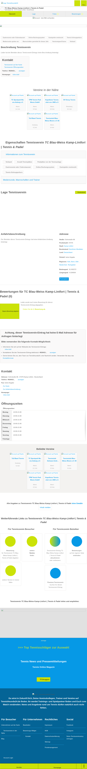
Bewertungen (76, 14)
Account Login (8, 758)
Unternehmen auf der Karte (10, 725)
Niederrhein (63, 265)
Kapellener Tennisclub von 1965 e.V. (52, 101)
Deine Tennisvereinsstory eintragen (75, 737)
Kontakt (28, 736)
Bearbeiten (26, 725)
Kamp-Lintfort (68, 246)
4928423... (12, 71)
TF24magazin (44, 679)
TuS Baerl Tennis (35, 118)
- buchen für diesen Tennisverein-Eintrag (55, 584)
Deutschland (68, 252)
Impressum (48, 725)
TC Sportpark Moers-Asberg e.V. (17, 101)
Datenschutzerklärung (52, 736)
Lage (34, 14)
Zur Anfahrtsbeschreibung (11, 389)
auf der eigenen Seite (77, 553)
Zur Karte (6, 386)
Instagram (70, 730)
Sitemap (47, 742)
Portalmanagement (51, 747)
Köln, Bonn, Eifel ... (73, 261)
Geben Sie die (34, 309)
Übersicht (11, 14)
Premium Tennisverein (82, 92)
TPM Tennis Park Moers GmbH (35, 101)
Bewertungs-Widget (29, 730)
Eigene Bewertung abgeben (10, 311)
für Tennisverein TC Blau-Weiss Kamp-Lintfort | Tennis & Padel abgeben (10, 554)
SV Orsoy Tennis (69, 100)
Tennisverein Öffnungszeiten (13, 67)
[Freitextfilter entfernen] (77, 3)
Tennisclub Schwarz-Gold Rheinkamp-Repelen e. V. (52, 460)
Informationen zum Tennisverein (20, 154)
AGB (46, 730)
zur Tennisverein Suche (2, 9)
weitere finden (32, 553)
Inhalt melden (45, 507)
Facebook (70, 725)
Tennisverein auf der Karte (13, 65)
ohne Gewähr (77, 503)
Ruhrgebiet (71, 265)
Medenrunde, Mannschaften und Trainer (21, 180)
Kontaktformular (8, 358)
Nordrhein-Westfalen (76, 249)
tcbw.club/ (16, 74)
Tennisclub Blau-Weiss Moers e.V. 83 (52, 119)
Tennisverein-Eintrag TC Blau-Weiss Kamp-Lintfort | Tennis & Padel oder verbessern (55, 555)
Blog (2, 739)
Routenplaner (81, 192)
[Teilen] (79, 766)
